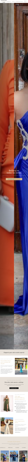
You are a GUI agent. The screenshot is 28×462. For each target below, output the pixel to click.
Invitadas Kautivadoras (19, 1)
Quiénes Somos (25, 1)
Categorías (8, 1)
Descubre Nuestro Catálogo (14, 179)
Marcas (13, 1)
